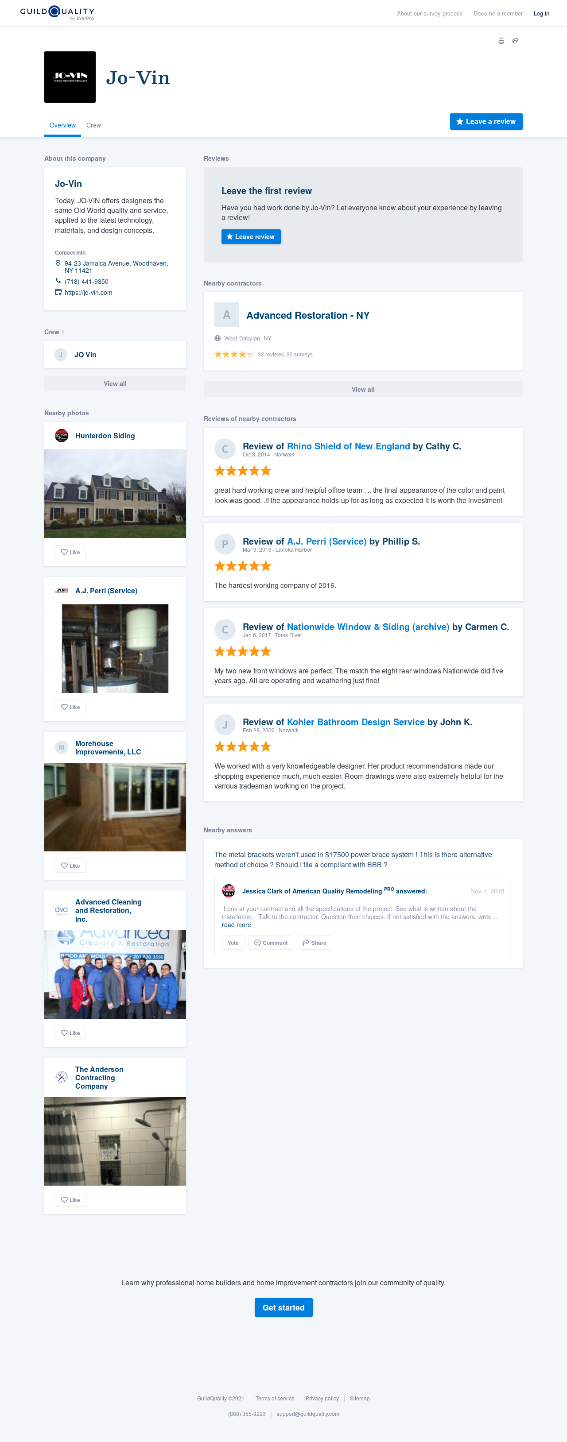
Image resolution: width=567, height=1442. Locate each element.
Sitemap (360, 1398)
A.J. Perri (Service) (106, 590)
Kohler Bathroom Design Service (356, 721)
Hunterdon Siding (105, 435)
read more (236, 924)
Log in (541, 13)
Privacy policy (322, 1398)
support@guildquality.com (308, 1414)
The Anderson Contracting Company (99, 1077)
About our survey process (430, 13)
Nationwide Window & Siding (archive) (368, 626)
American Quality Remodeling (337, 890)
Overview (63, 124)
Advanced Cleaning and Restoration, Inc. (108, 910)
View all (115, 383)
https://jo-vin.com (89, 292)
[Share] (516, 41)
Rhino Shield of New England (348, 445)
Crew (93, 124)
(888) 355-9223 (247, 1414)
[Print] (501, 41)
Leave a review (491, 121)
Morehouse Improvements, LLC (108, 747)
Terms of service (275, 1398)
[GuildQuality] (57, 13)
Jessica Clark (262, 890)
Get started (284, 1307)
